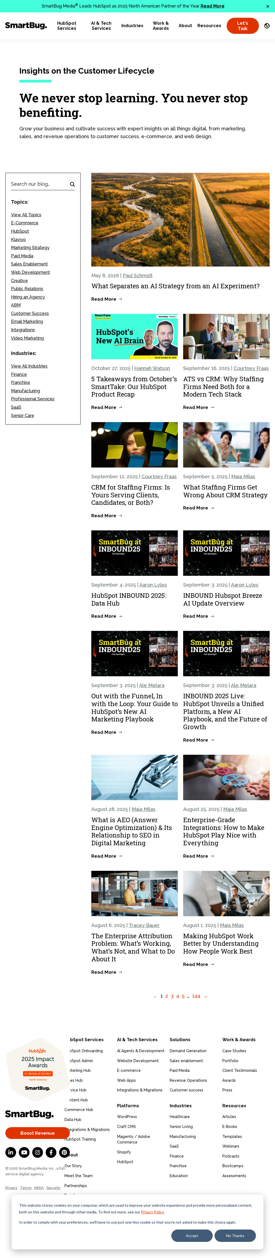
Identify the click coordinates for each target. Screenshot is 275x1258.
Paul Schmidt (138, 275)
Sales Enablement (29, 264)
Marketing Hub (77, 1070)
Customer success (186, 1090)
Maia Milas (243, 476)
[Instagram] (37, 1152)
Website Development (138, 1061)
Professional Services (33, 398)
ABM (16, 305)
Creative (19, 280)
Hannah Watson (152, 368)
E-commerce (129, 1070)
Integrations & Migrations (87, 1129)
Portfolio (230, 1061)
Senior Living (181, 1126)
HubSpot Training (80, 1139)
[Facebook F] (51, 1152)
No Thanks (235, 1235)
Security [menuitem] (53, 1188)
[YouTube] (24, 1152)
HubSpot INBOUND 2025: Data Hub (128, 599)
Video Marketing (27, 338)
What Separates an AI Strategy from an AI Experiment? (175, 286)
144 (196, 996)
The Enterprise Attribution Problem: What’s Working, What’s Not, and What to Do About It (133, 947)
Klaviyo (18, 239)
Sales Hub (73, 1080)
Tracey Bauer (144, 925)
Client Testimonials (239, 1070)
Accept (192, 1235)
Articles (229, 1117)
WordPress (127, 1117)
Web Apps (126, 1080)
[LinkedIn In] (10, 1152)
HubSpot (20, 231)
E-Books (229, 1126)
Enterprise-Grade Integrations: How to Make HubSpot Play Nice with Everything (223, 831)
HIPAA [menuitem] (39, 1188)
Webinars (230, 1146)
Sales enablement (186, 1061)
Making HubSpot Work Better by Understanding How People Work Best (221, 944)
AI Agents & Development (140, 1051)
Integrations (23, 329)
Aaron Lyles (153, 585)
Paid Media (22, 255)
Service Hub (75, 1090)
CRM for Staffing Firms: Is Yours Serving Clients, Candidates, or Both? (130, 495)
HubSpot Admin (78, 1061)
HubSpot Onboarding (83, 1051)
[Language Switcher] (267, 25)
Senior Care (22, 415)
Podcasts (230, 1156)
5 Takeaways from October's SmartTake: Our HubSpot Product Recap (134, 387)
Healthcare (180, 1117)
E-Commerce (24, 222)
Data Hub (72, 1119)
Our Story (73, 1166)
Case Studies (234, 1051)
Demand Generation (188, 1051)
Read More (213, 6)
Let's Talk (242, 25)
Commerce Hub (78, 1110)
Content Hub (76, 1100)
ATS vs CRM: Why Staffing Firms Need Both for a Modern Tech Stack (223, 387)
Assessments (234, 1176)
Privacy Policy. (152, 1212)
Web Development (30, 272)
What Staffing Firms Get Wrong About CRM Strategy (225, 491)
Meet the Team (78, 1176)
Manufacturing (25, 390)
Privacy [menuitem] (11, 1188)
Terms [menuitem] (25, 1188)
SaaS (16, 407)
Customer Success (30, 313)
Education (179, 1176)
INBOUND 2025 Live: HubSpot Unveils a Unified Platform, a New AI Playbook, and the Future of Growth (225, 711)
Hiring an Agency (28, 297)
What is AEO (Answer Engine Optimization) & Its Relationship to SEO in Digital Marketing (131, 831)
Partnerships (75, 1186)
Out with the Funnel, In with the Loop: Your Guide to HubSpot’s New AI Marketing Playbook (134, 707)
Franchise (20, 382)
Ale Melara (151, 685)
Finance (19, 374)
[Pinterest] (64, 1152)
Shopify (124, 1152)
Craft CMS (126, 1126)
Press (227, 1090)
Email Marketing (27, 321)
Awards (229, 1080)
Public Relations (27, 288)
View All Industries (29, 366)
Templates (232, 1136)
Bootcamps (232, 1166)
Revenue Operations (188, 1080)
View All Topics (26, 214)
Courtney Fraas (251, 368)
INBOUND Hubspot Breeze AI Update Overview (222, 599)
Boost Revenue (37, 1133)
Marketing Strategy (30, 247)
